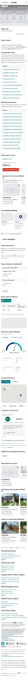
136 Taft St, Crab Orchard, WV (11, 98)
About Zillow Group (12, 649)
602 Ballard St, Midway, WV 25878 (12, 139)
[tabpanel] (14, 184)
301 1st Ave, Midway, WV (9, 82)
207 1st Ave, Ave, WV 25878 (10, 145)
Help (11, 653)
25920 (15, 255)
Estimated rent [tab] (7, 159)
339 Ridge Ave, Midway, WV (10, 72)
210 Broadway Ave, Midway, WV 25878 (13, 123)
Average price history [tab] (17, 337)
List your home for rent (11, 169)
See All (5, 456)
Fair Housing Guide (21, 649)
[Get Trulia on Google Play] (21, 643)
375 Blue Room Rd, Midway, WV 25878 (13, 113)
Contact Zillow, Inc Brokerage (8, 640)
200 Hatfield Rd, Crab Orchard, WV (12, 85)
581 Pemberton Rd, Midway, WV (11, 91)
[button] (26, 2)
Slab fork (11, 547)
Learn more (10, 447)
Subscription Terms (5, 653)
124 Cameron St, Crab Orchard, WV (12, 94)
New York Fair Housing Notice (7, 635)
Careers (2, 651)
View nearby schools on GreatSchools (14, 440)
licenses (18, 630)
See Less (6, 291)
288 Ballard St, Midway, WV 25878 (12, 120)
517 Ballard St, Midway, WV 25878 (12, 135)
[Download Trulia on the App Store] (10, 643)
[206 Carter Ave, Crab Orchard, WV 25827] (10, 527)
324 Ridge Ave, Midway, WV (10, 88)
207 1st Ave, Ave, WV (9, 79)
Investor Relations (14, 651)
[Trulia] (2, 643)
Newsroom (7, 651)
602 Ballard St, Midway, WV (10, 75)
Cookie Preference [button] (4, 655)
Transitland (20, 622)
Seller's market (14, 352)
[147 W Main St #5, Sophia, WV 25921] (11, 190)
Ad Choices (21, 653)
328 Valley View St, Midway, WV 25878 (13, 126)
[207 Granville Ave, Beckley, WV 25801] (10, 500)
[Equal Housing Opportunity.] (19, 673)
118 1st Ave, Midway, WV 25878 (11, 142)
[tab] (6, 300)
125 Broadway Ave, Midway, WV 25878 (13, 129)
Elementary (12, 406)
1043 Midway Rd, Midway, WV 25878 (13, 132)
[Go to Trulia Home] (14, 2)
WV (6, 547)
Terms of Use (21, 651)
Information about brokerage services (11, 636)
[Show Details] (24, 69)
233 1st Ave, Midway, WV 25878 (11, 148)
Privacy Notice (16, 653)
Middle (21, 406)
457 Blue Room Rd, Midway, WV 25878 (13, 116)
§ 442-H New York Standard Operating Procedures (11, 633)
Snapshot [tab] (5, 337)
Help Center (6, 675)
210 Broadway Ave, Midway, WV (11, 69)
